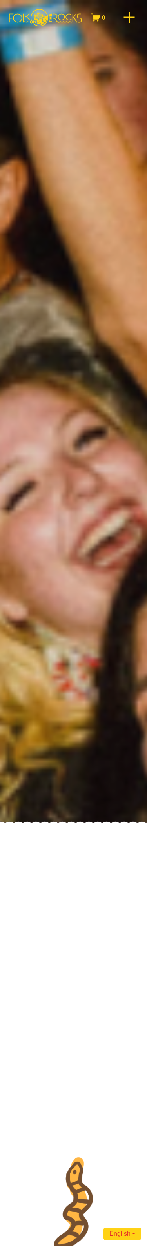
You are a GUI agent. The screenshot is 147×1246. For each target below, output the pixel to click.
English (120, 1233)
